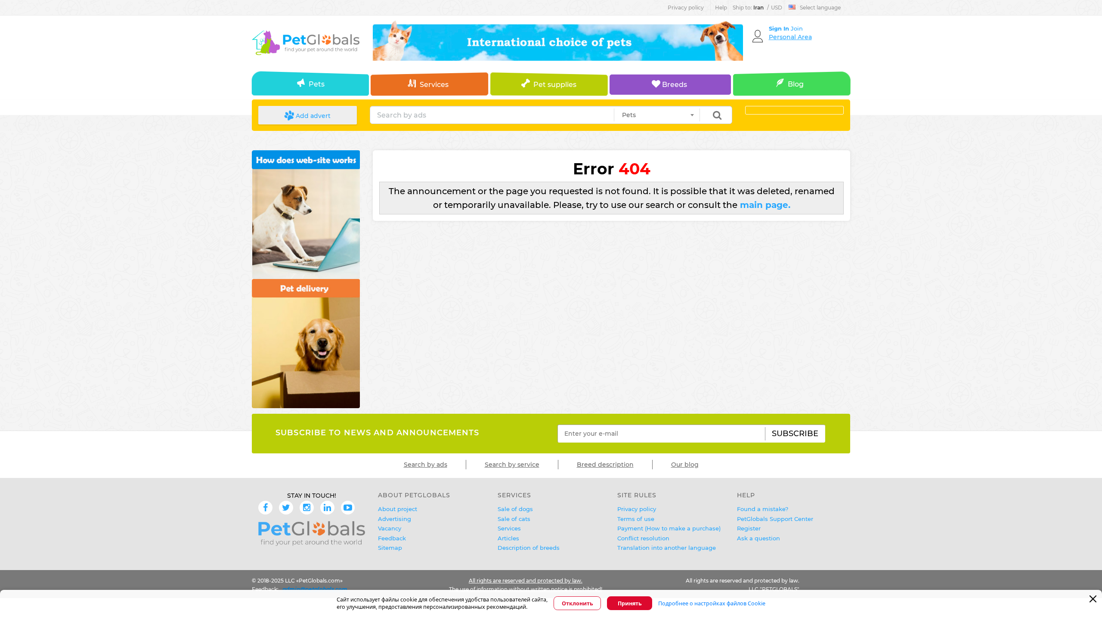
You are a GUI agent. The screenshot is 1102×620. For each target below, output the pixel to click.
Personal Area (790, 37)
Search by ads (425, 464)
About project (397, 508)
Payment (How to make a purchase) (669, 528)
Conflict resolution (643, 538)
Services (434, 85)
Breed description (605, 464)
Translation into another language (666, 547)
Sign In (780, 28)
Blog (796, 84)
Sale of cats (514, 518)
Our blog (685, 464)
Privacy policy (686, 7)
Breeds (673, 85)
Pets (317, 84)
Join (797, 28)
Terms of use (635, 518)
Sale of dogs (515, 508)
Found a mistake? (762, 508)
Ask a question (758, 538)
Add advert (312, 116)
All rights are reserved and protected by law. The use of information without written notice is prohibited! (525, 584)
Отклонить (577, 603)
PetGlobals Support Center (775, 518)
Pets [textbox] (629, 115)
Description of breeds (529, 547)
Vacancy (389, 528)
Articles (508, 538)
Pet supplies (554, 85)
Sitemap (390, 547)
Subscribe (795, 433)
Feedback (392, 538)
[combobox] (657, 114)
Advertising (394, 518)
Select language (820, 7)
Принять (630, 603)
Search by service (512, 464)
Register (749, 528)
